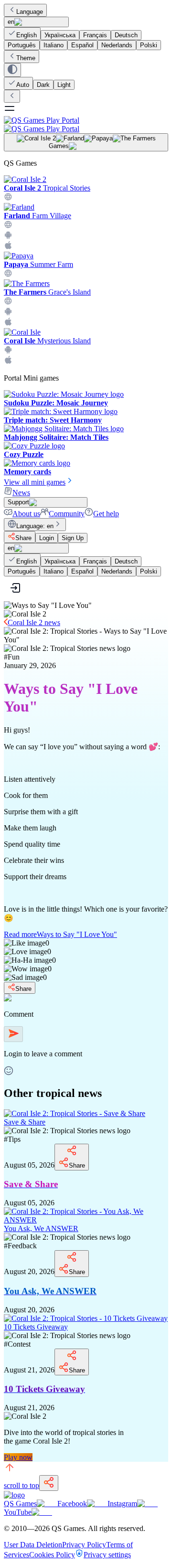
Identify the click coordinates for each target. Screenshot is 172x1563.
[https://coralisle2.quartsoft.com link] (8, 198)
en (11, 21)
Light (64, 84)
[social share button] (48, 1483)
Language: (35, 526)
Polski (148, 45)
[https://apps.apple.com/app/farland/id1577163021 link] (8, 247)
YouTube (18, 1512)
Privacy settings (107, 1555)
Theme (25, 58)
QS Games (20, 1503)
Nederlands (116, 45)
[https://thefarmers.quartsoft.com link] (8, 302)
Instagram (122, 1503)
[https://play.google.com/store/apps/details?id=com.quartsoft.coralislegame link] (8, 351)
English (26, 35)
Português (22, 45)
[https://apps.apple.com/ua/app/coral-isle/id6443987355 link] (8, 362)
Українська (59, 35)
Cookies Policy (52, 1555)
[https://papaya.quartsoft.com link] (8, 275)
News (21, 493)
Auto (22, 84)
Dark (43, 84)
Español (82, 45)
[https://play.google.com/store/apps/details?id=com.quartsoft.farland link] (8, 237)
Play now (18, 1457)
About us (26, 514)
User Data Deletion (33, 1545)
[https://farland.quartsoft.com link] (8, 226)
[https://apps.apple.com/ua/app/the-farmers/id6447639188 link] (8, 323)
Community (67, 514)
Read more (60, 934)
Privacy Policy (84, 1545)
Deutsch (126, 35)
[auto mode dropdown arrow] (12, 70)
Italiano (53, 45)
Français (95, 35)
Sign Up (73, 538)
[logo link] (14, 1495)
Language (29, 11)
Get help (106, 514)
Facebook (72, 1503)
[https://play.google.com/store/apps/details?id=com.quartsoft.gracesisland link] (8, 313)
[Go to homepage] (86, 124)
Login (46, 538)
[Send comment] (13, 1034)
